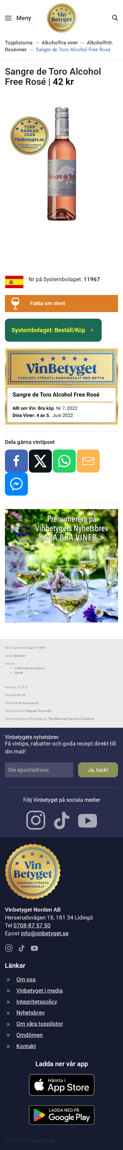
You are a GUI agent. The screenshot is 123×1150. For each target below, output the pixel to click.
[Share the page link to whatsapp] (64, 461)
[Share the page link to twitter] (40, 461)
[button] (18, 18)
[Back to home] (61, 18)
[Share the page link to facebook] (16, 461)
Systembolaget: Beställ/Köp (48, 330)
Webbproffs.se (41, 1140)
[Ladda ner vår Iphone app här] (61, 1084)
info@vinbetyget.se (45, 933)
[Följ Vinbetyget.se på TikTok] (61, 819)
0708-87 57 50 (32, 925)
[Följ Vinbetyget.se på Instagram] (35, 819)
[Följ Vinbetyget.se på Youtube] (87, 819)
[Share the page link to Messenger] (16, 484)
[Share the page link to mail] (88, 461)
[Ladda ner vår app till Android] (61, 1114)
